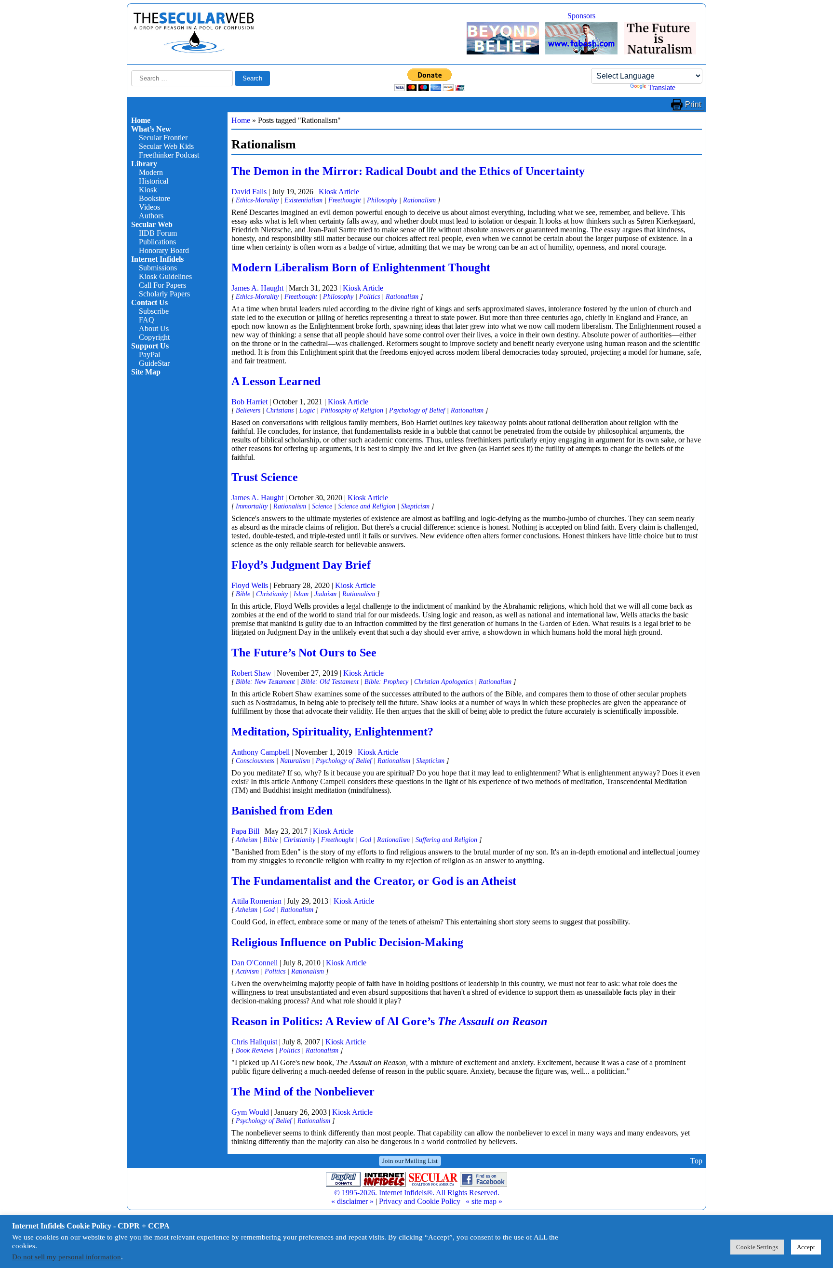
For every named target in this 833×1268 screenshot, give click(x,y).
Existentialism (303, 200)
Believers (248, 410)
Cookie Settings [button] (757, 1247)
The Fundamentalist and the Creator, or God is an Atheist (373, 881)
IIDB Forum (158, 233)
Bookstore (154, 198)
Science (322, 506)
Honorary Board (164, 250)
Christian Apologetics (443, 681)
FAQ (146, 320)
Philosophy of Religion (352, 410)
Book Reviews (254, 1050)
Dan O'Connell (254, 963)
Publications (157, 242)
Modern (151, 172)
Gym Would (250, 1112)
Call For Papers (162, 285)
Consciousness (255, 760)
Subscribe (154, 311)
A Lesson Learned (276, 381)
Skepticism (415, 506)
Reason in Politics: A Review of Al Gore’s (389, 1021)
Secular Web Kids (166, 146)
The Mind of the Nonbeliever (303, 1091)
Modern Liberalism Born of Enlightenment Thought (360, 267)
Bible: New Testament (265, 681)
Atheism (246, 839)
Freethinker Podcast (169, 155)
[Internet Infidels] (193, 51)
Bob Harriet (249, 402)
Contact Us (149, 302)
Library (144, 164)
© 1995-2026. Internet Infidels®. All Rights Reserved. (416, 1192)
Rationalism (419, 200)
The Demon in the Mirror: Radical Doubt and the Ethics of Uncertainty (408, 171)
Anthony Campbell (260, 752)
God (365, 839)
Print (693, 104)
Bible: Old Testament (330, 681)
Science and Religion (366, 506)
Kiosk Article (339, 191)
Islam (301, 594)
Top (696, 1161)
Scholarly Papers (164, 294)
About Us (154, 328)
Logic (307, 410)
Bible (243, 594)
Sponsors (581, 16)
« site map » (484, 1201)
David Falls (249, 191)
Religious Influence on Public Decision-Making (347, 942)
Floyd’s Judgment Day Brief (301, 565)
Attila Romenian (256, 901)
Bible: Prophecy (386, 681)
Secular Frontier (163, 137)
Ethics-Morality (257, 200)
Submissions (158, 268)
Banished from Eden (282, 810)
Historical (153, 181)
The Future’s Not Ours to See (303, 652)
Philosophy (382, 200)
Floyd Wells (249, 585)
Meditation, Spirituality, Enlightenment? (332, 731)
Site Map (146, 372)
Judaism (325, 594)
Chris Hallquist (254, 1042)
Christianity (272, 594)
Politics (369, 296)
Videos (149, 207)
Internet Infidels (157, 259)
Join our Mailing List (410, 1160)
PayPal (149, 354)
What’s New (151, 129)
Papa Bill (245, 831)
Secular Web (152, 224)
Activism (247, 971)
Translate (661, 87)
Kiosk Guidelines (165, 276)
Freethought (344, 200)
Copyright (154, 337)
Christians (280, 410)
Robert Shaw (251, 673)
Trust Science (264, 477)
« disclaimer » (352, 1201)
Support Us (150, 346)
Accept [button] (806, 1247)
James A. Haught (257, 288)
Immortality (252, 506)
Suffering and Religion (446, 839)
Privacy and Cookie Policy (419, 1201)
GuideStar (154, 363)
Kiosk (148, 190)
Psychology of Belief (417, 410)
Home (140, 120)
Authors (151, 216)
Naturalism (295, 760)
